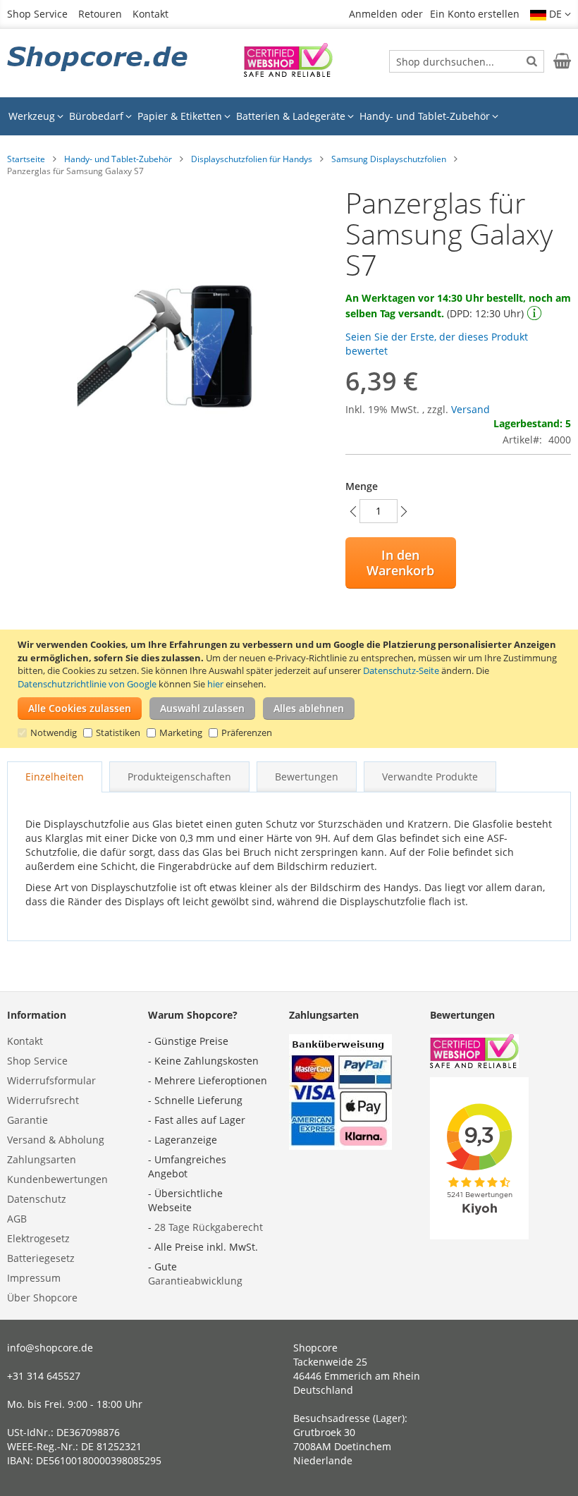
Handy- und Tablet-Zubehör (118, 159)
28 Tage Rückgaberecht (208, 1227)
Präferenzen (246, 732)
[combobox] (466, 61)
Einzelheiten (54, 776)
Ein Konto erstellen (474, 13)
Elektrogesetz (38, 1238)
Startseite (26, 159)
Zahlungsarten (41, 1159)
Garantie (27, 1120)
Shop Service (37, 13)
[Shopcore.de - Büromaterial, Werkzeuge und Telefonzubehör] (98, 60)
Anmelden (373, 13)
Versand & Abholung (55, 1139)
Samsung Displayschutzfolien (388, 159)
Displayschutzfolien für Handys (251, 159)
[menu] (289, 116)
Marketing (180, 732)
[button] (550, 14)
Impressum (34, 1278)
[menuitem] (36, 116)
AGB (17, 1218)
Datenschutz (36, 1199)
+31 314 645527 (43, 1375)
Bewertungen (306, 776)
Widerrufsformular (51, 1080)
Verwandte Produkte (430, 776)
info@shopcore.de (50, 1347)
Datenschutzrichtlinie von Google (87, 684)
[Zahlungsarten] (340, 1146)
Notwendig (53, 732)
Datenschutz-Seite (401, 670)
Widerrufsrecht (43, 1100)
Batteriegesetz (41, 1258)
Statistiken (118, 732)
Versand (470, 409)
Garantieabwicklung (195, 1280)
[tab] (54, 776)
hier (215, 684)
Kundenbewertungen (57, 1179)
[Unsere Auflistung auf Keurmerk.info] (288, 73)
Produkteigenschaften (179, 776)
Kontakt (150, 13)
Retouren (100, 13)
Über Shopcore (42, 1297)
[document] (291, 689)
